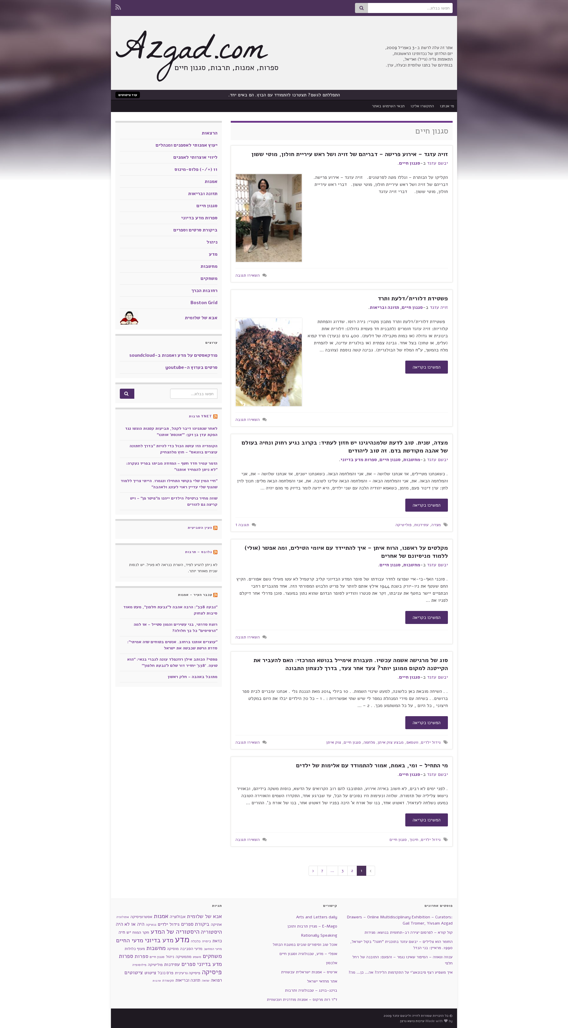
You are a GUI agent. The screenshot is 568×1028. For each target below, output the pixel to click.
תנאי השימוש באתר (388, 106)
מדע (213, 254)
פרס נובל (165, 973)
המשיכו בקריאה (426, 367)
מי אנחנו (447, 106)
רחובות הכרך (204, 290)
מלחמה (369, 742)
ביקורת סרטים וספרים (195, 230)
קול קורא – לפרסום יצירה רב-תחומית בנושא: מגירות (408, 932)
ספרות (141, 956)
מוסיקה (173, 948)
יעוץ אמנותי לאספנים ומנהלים (186, 145)
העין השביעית (200, 527)
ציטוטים (134, 972)
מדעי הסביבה (191, 948)
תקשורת (168, 980)
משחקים (209, 278)
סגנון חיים (409, 163)
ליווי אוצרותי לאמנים (195, 157)
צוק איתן (333, 742)
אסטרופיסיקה (141, 917)
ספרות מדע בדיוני (359, 459)
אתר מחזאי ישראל (322, 981)
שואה (205, 980)
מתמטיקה (183, 956)
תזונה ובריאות (384, 307)
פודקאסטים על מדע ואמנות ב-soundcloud (173, 355)
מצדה (436, 525)
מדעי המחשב (213, 949)
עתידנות (421, 525)
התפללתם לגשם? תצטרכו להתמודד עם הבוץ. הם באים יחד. (284, 95)
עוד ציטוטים (127, 95)
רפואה (216, 980)
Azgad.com (190, 53)
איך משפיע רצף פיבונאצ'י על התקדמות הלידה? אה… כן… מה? (400, 972)
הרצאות (209, 133)
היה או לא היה (130, 924)
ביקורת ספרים (195, 924)
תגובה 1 (242, 525)
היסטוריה (211, 932)
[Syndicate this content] (215, 416)
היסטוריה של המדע (175, 931)
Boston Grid (204, 302)
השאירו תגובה (247, 275)
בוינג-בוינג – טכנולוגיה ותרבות (311, 990)
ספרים (188, 964)
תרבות (157, 980)
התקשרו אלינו (422, 106)
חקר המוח (141, 932)
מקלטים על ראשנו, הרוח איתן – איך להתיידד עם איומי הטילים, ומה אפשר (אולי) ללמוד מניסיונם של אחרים (346, 552)
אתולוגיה (122, 917)
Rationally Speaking (319, 935)
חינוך (413, 839)
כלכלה (196, 941)
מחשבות (411, 459)
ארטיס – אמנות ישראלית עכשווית (309, 972)
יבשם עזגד (437, 163)
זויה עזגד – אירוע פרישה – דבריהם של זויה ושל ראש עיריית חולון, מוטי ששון (349, 154)
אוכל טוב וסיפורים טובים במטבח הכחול (305, 944)
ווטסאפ (412, 742)
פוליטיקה (404, 525)
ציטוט (150, 972)
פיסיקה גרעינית (187, 973)
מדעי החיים (129, 940)
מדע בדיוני (159, 940)
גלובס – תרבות (198, 551)
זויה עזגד (439, 307)
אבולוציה (177, 917)
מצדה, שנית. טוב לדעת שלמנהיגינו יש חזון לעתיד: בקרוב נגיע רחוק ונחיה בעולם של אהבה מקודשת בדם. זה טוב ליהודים (345, 447)
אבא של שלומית (201, 317)
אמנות (211, 181)
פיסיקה (212, 972)
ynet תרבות (200, 416)
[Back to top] (13, 1014)
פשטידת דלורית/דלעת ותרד (413, 298)
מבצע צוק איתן (391, 742)
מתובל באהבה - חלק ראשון (192, 677)
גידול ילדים (431, 742)
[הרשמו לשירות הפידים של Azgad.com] (118, 6)
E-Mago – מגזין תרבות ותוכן (312, 926)
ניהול (211, 242)
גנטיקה (151, 924)
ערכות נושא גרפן (412, 1021)
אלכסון (331, 963)
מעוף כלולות (135, 948)
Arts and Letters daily (316, 917)
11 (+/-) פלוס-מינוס (196, 169)
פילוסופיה (139, 964)
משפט (197, 957)
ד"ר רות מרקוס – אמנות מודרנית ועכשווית (302, 999)
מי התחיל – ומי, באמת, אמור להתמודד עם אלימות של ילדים (372, 765)
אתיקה (216, 924)
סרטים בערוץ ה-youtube (191, 367)
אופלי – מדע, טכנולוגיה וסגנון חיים (308, 953)
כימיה (206, 940)
